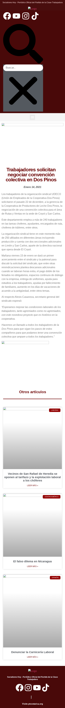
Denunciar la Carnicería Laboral (32, 652)
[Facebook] (7, 16)
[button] (23, 44)
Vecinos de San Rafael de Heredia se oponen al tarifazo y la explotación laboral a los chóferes (32, 477)
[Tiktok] (35, 16)
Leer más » (32, 485)
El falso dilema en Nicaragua (32, 561)
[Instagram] (26, 16)
